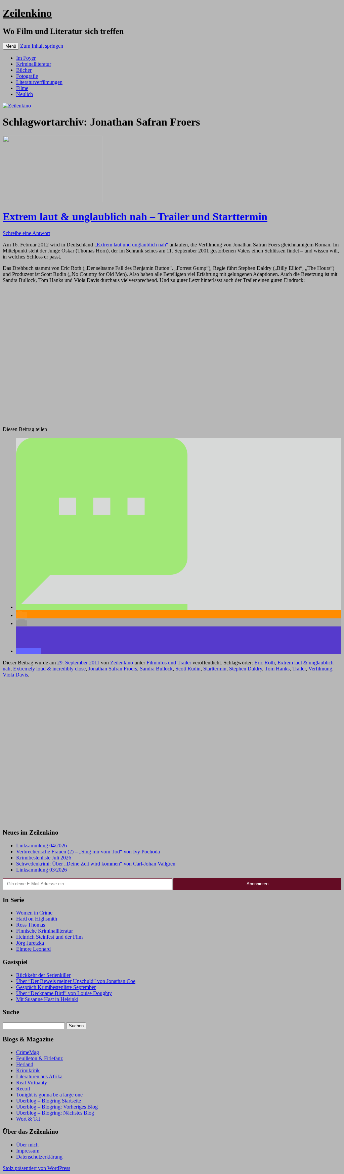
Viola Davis (15, 674)
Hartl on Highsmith (36, 919)
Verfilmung (320, 668)
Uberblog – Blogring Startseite (48, 1100)
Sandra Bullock (156, 668)
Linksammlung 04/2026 (41, 845)
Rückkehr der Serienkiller (43, 975)
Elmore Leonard (33, 949)
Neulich (24, 94)
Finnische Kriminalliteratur (44, 931)
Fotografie (27, 76)
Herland (24, 1064)
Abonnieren (257, 883)
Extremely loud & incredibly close (49, 668)
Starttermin (214, 668)
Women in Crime (34, 912)
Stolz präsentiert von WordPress (36, 1168)
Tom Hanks (277, 668)
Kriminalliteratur (33, 64)
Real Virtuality (31, 1082)
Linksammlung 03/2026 (41, 870)
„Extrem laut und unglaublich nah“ (132, 244)
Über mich (27, 1144)
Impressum (27, 1151)
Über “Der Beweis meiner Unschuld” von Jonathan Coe (75, 981)
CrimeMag (27, 1052)
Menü (10, 46)
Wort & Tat (28, 1119)
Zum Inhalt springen (41, 46)
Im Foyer (26, 58)
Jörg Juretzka (30, 943)
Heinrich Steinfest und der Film (49, 937)
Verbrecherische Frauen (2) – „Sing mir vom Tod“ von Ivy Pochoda (88, 851)
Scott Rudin (188, 668)
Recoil (23, 1088)
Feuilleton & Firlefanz (39, 1058)
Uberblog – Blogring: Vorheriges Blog (57, 1107)
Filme (22, 88)
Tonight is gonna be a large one (49, 1094)
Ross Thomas (30, 925)
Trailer (299, 668)
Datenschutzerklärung (39, 1157)
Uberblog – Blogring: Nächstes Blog (55, 1113)
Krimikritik (28, 1070)
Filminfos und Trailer (168, 662)
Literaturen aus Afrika (39, 1076)
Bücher (24, 70)
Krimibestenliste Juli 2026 (43, 857)
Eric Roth (264, 662)
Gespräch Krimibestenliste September (56, 987)
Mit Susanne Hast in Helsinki (47, 999)
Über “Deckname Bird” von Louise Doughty (64, 993)
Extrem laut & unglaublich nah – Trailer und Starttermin (135, 216)
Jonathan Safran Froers (112, 668)
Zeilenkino (27, 13)
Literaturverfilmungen (39, 82)
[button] (101, 607)
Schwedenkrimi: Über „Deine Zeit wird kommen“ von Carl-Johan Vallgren (95, 863)
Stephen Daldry (245, 668)
